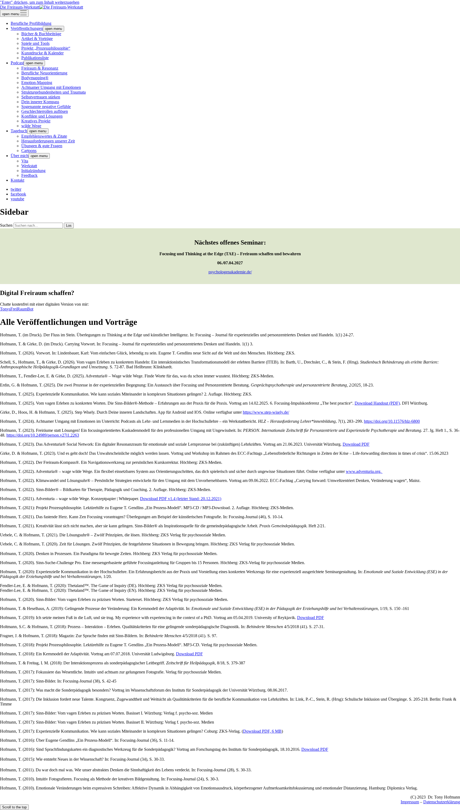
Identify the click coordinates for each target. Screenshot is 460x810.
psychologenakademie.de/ (230, 272)
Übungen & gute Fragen (41, 145)
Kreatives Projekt (35, 121)
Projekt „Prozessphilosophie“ (45, 48)
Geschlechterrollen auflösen (44, 111)
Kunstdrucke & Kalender (42, 53)
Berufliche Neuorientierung (44, 73)
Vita (24, 161)
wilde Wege (31, 125)
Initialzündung (33, 170)
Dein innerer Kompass (40, 101)
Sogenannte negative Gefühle (46, 106)
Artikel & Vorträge (37, 38)
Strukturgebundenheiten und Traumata (53, 92)
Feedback (29, 175)
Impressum (410, 802)
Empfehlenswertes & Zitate (44, 136)
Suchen (6, 225)
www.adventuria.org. (364, 471)
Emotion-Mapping (36, 82)
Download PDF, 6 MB (262, 731)
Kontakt (17, 180)
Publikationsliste (35, 57)
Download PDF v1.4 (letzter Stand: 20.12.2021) (180, 498)
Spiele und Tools (35, 43)
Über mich (19, 155)
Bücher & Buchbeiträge (41, 33)
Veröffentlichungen (27, 28)
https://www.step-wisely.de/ (266, 412)
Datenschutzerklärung (441, 802)
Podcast (17, 63)
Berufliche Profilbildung (31, 23)
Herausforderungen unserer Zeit (48, 141)
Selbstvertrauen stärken (40, 97)
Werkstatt (29, 165)
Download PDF (356, 444)
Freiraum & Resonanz (39, 68)
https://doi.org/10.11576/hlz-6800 (392, 421)
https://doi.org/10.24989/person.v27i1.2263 (42, 435)
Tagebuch (19, 131)
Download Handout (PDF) (377, 403)
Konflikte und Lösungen (42, 116)
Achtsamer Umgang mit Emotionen (51, 87)
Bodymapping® (34, 77)
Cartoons (28, 150)
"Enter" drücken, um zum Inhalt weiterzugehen (39, 2)
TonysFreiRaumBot (16, 309)
